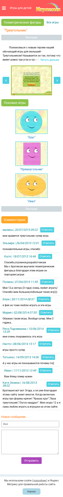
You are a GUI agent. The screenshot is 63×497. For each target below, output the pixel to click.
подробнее (39, 480)
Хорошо (31, 491)
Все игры (53, 22)
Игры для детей (20, 8)
